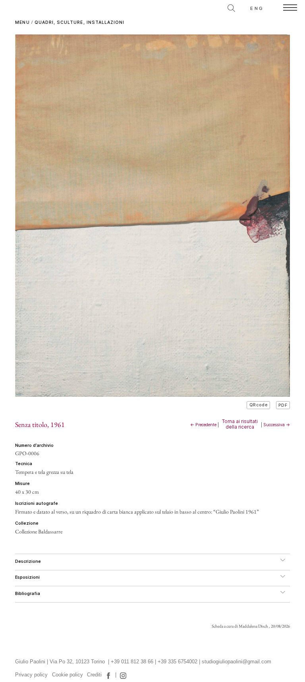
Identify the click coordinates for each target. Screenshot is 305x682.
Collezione (27, 523)
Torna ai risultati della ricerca (240, 424)
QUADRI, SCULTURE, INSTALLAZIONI (80, 22)
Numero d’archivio (34, 445)
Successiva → (276, 424)
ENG (257, 8)
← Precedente (203, 424)
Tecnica (23, 463)
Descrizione (28, 561)
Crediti (94, 675)
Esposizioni (27, 577)
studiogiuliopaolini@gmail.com (236, 662)
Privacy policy (31, 675)
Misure (22, 483)
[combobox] (195, 7)
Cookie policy (67, 675)
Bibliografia (27, 593)
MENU (22, 22)
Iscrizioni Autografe (36, 503)
